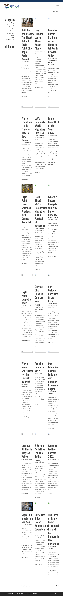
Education (42, 51)
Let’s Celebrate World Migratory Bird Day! (40, 125)
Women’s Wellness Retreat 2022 (53, 450)
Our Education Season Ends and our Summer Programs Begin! (53, 376)
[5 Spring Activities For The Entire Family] (40, 437)
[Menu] (57, 5)
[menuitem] (57, 5)
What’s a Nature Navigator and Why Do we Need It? (53, 206)
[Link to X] (58, 593)
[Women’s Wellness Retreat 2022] (53, 437)
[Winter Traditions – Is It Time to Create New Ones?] (27, 110)
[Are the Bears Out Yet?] (40, 355)
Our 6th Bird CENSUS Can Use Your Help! (39, 295)
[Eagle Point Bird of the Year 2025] (53, 110)
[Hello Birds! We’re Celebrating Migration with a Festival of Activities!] (40, 188)
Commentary (24, 62)
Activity (49, 58)
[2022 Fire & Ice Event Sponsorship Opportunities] (40, 506)
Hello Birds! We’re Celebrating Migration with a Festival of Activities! (41, 211)
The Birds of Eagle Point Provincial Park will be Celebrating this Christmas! (54, 529)
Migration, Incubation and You (27, 518)
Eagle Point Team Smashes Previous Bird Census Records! (26, 209)
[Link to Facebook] (56, 593)
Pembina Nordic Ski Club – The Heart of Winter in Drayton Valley (53, 43)
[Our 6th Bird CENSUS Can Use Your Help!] (40, 278)
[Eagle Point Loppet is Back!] (27, 281)
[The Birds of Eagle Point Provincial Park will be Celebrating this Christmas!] (53, 506)
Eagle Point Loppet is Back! (26, 297)
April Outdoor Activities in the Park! (53, 293)
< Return (11, 50)
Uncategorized (51, 64)
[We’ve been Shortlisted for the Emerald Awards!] (27, 355)
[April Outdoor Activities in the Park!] (53, 278)
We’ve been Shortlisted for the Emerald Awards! (27, 372)
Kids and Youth (54, 60)
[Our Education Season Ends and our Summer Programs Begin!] (53, 355)
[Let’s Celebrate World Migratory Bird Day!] (40, 110)
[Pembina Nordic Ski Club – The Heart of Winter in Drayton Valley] (53, 22)
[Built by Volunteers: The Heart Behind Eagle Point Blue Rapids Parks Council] (27, 22)
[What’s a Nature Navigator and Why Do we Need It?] (53, 188)
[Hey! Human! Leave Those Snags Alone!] (40, 22)
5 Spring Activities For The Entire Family (40, 452)
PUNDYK (35, 593)
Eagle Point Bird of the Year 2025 (53, 125)
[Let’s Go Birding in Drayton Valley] (27, 437)
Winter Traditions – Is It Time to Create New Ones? (27, 129)
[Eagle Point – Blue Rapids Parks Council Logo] (11, 5)
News (28, 62)
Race (52, 62)
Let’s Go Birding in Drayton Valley (27, 450)
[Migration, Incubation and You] (27, 506)
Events (49, 60)
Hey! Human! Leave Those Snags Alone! (39, 39)
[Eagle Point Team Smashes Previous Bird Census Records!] (27, 188)
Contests (11, 27)
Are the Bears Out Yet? (40, 367)
